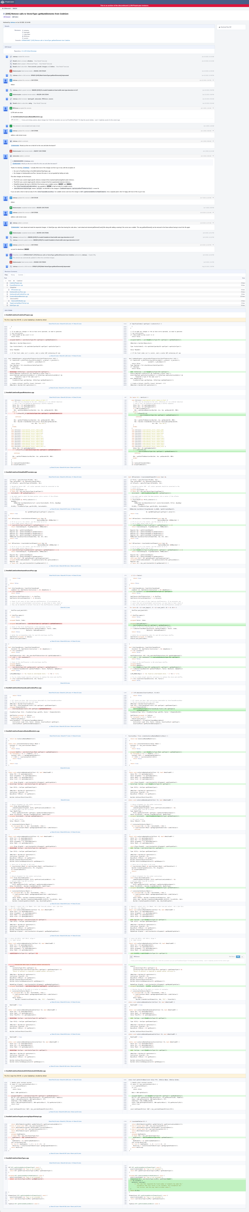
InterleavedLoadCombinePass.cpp (19, 294)
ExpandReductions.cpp (16, 285)
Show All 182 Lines (65, 1066)
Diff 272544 (34, 80)
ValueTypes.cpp (14, 305)
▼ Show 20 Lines (77, 323)
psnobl (39, 66)
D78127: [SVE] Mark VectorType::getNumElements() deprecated (50, 75)
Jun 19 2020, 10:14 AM (208, 56)
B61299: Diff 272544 (43, 94)
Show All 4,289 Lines (65, 1079)
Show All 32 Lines (65, 768)
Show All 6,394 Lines (64, 1112)
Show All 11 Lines (65, 607)
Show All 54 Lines (65, 1002)
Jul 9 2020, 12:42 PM (208, 237)
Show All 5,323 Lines (65, 323)
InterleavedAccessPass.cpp (18, 292)
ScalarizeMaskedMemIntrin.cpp (19, 296)
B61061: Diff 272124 (40, 71)
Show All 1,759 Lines (65, 1121)
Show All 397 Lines (65, 1153)
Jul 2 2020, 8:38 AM (206, 156)
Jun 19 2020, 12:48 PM (208, 75)
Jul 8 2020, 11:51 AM (205, 212)
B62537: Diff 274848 (40, 151)
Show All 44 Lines (64, 467)
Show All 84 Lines (65, 903)
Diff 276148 (34, 198)
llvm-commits (32, 66)
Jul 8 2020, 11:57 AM (205, 223)
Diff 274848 (34, 131)
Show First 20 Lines (54, 323)
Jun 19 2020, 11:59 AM (208, 71)
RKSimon (26, 36)
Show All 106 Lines (65, 935)
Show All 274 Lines (66, 575)
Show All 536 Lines (65, 566)
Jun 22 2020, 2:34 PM (205, 80)
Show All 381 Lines (65, 1206)
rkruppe (44, 66)
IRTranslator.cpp (16, 289)
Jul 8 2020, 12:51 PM (208, 233)
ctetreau (12, 22)
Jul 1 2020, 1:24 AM (206, 108)
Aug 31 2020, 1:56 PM (208, 266)
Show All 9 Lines (65, 800)
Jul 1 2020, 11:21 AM (208, 151)
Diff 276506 (34, 212)
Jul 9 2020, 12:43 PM (205, 245)
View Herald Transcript (40, 61)
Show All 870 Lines (65, 509)
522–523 (15, 119)
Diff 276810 (34, 245)
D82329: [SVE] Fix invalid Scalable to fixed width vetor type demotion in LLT (55, 90)
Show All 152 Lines (65, 726)
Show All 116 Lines (66, 1163)
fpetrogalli (26, 32)
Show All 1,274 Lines (64, 388)
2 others (52, 66)
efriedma (26, 30)
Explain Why (92, 255)
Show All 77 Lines (65, 736)
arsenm (26, 38)
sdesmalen (27, 34)
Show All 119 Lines (66, 397)
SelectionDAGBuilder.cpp (18, 301)
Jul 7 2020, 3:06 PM (208, 207)
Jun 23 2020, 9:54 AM (208, 99)
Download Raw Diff (226, 27)
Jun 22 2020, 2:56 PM (208, 90)
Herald (15, 61)
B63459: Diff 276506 (43, 233)
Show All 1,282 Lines (65, 356)
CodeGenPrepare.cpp (16, 283)
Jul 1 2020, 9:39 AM (206, 131)
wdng (30, 103)
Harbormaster (17, 71)
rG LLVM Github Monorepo (28, 51)
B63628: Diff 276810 (40, 262)
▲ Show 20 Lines (54, 356)
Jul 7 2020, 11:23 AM (205, 198)
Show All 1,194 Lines (65, 692)
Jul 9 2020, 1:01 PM (208, 262)
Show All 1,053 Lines (65, 477)
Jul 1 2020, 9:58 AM (206, 141)
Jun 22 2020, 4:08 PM (208, 94)
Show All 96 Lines (65, 641)
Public (16, 17)
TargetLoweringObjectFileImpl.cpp (19, 303)
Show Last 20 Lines (76, 388)
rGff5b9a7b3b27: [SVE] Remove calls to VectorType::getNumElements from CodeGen (45, 40)
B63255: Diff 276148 (43, 207)
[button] (238, 956)
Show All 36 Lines (65, 683)
